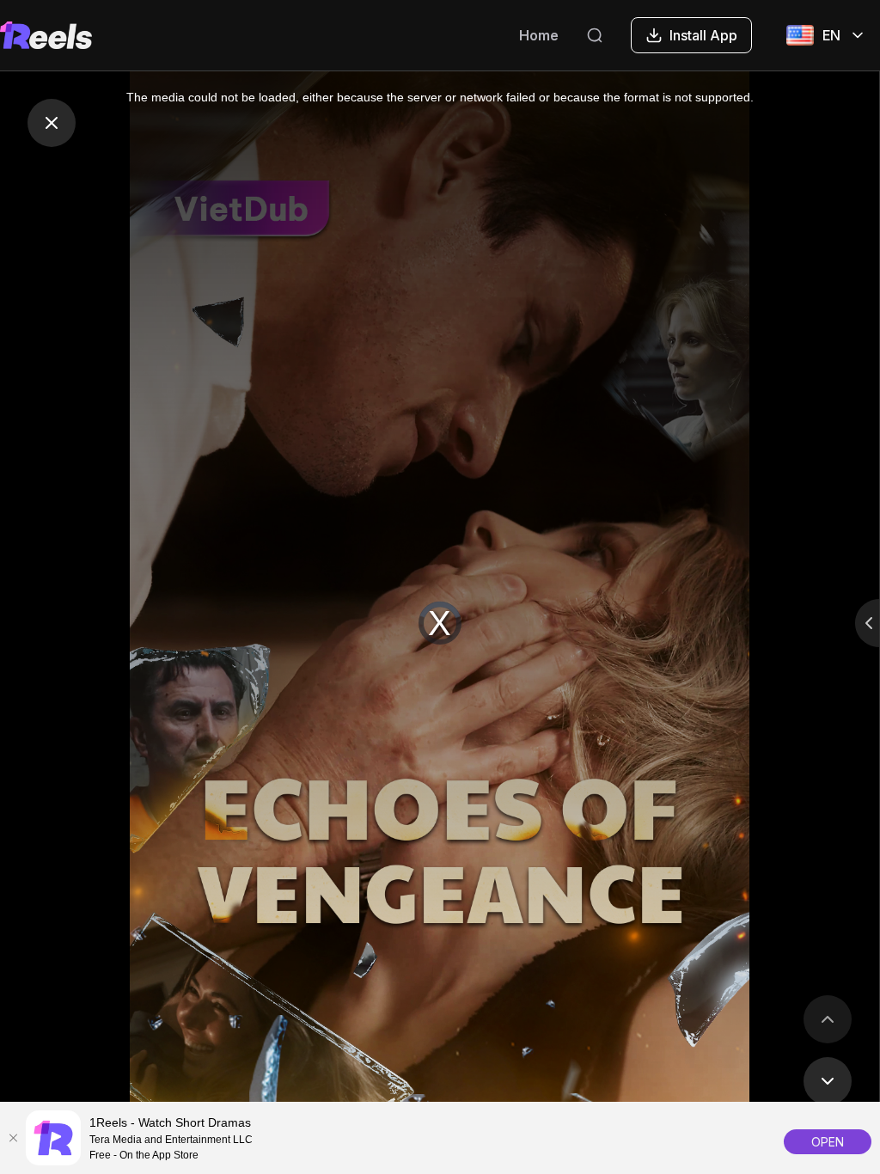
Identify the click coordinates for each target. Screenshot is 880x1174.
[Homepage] (46, 35)
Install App (703, 35)
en (831, 35)
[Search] (594, 35)
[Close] (13, 1138)
